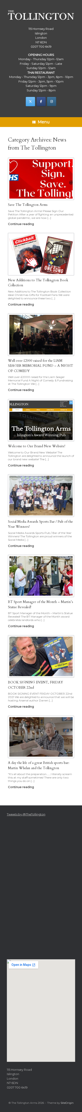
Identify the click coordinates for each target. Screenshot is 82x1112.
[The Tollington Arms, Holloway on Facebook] (41, 101)
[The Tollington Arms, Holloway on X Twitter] (30, 101)
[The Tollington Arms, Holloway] (41, 15)
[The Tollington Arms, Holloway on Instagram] (51, 101)
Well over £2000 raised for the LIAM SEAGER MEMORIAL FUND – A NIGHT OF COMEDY (40, 365)
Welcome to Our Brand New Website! (36, 446)
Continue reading (21, 224)
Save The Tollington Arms (28, 204)
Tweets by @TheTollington (26, 814)
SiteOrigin (67, 1102)
